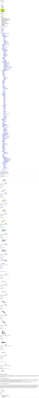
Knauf (4, 38)
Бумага (3, 120)
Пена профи (5, 116)
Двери (3, 163)
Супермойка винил (5, 124)
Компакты (4, 144)
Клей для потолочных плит (7, 113)
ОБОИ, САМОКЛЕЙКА (4, 119)
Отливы (5, 54)
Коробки (3, 155)
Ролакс (3, 93)
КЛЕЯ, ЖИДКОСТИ (3, 94)
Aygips (4, 37)
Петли (4, 165)
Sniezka (3, 85)
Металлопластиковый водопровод (6, 137)
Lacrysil (4, 97)
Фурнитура (5, 128)
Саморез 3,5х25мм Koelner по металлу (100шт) (5, 335)
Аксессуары (4, 141)
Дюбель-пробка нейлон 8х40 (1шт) (3, 315)
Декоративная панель (6, 127)
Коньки (4, 52)
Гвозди (3, 72)
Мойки (3, 145)
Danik (4, 90)
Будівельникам (3, 7)
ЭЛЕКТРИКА (2, 151)
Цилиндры (5, 167)
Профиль (4, 34)
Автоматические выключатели (7, 158)
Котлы (3, 136)
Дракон (4, 112)
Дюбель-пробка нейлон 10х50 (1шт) (4, 305)
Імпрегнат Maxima (4, 86)
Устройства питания (6, 153)
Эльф (4, 110)
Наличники (4, 169)
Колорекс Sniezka (5, 88)
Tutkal (4, 109)
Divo (3, 83)
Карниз (3, 126)
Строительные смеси (5, 36)
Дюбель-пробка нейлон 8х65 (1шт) (3, 325)
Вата (4, 59)
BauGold (5, 96)
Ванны (3, 142)
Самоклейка (4, 123)
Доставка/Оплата (3, 390)
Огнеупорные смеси (6, 43)
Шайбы (3, 81)
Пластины (4, 74)
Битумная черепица (5, 49)
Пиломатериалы (4, 55)
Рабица (4, 77)
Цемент (3, 44)
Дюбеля (3, 73)
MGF (3, 84)
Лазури (3, 89)
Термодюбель (4, 80)
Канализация (4, 135)
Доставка (2, 5)
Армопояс (5, 76)
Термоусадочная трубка (5, 157)
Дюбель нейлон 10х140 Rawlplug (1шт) (4, 244)
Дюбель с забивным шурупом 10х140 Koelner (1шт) (5, 365)
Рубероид (4, 58)
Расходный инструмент (6, 65)
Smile (4, 103)
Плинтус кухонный (6, 132)
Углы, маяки (4, 35)
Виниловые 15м (4, 121)
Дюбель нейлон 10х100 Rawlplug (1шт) (4, 234)
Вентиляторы (4, 148)
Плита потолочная (6, 130)
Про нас (2, 4)
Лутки (3, 168)
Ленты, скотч (5, 64)
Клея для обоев (4, 106)
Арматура (4, 71)
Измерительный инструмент (7, 63)
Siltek (4, 39)
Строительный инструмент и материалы (8, 67)
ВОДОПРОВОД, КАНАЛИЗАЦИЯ (5, 134)
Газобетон (4, 45)
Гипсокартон (4, 33)
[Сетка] (0, 175)
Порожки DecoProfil (6, 133)
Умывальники (4, 146)
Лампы (3, 156)
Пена (3, 115)
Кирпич (3, 46)
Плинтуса (4, 131)
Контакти (2, 6)
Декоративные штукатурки (7, 42)
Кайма (3, 122)
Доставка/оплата (3, 29)
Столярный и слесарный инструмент (8, 66)
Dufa (4, 100)
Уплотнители (5, 61)
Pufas (4, 108)
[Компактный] (1, 175)
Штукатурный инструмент (6, 68)
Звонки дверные (5, 159)
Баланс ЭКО (5, 40)
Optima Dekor (5, 129)
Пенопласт (5, 60)
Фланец (3, 150)
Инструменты (4, 62)
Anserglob (4, 82)
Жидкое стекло (4, 105)
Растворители (4, 92)
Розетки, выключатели (6, 160)
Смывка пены (5, 117)
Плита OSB (5, 56)
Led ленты (5, 152)
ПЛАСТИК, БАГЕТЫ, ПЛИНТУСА (5, 125)
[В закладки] (3, 197)
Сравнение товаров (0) (2, 174)
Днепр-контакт (4, 87)
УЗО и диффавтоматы (6, 161)
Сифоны (3, 139)
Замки (4, 164)
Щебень (3, 48)
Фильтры (4, 140)
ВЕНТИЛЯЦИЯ (3, 147)
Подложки (4, 57)
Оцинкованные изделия (5, 50)
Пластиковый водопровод (5, 138)
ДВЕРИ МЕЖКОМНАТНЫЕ (4, 162)
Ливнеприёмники (6, 53)
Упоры (4, 166)
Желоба (4, 51)
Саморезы (4, 75)
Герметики (4, 95)
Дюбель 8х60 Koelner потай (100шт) (4, 224)
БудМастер (5, 41)
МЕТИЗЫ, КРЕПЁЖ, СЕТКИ (4, 70)
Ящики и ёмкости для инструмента (7, 69)
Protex (4, 91)
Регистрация (2, 1)
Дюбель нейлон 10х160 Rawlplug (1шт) (4, 254)
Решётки (3, 149)
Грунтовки (4, 98)
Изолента (4, 154)
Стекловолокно (5, 78)
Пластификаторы (4, 118)
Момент (5, 114)
